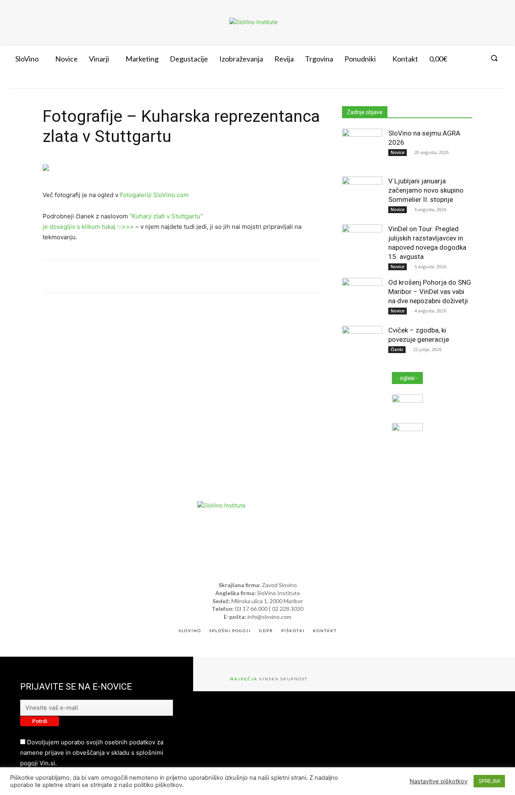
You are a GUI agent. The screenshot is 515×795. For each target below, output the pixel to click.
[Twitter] (475, 81)
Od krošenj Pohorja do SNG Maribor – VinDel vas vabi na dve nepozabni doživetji (429, 291)
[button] (494, 58)
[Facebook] (446, 81)
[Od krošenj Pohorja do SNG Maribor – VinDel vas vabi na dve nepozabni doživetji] (362, 298)
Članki (397, 349)
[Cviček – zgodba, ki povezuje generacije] (362, 346)
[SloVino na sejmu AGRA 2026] (362, 149)
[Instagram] (460, 81)
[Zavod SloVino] (253, 22)
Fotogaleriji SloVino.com (154, 195)
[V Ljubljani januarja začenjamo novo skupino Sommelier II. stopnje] (362, 197)
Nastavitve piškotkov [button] (439, 781)
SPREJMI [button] (489, 781)
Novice (397, 152)
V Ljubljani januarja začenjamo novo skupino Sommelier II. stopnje (426, 190)
